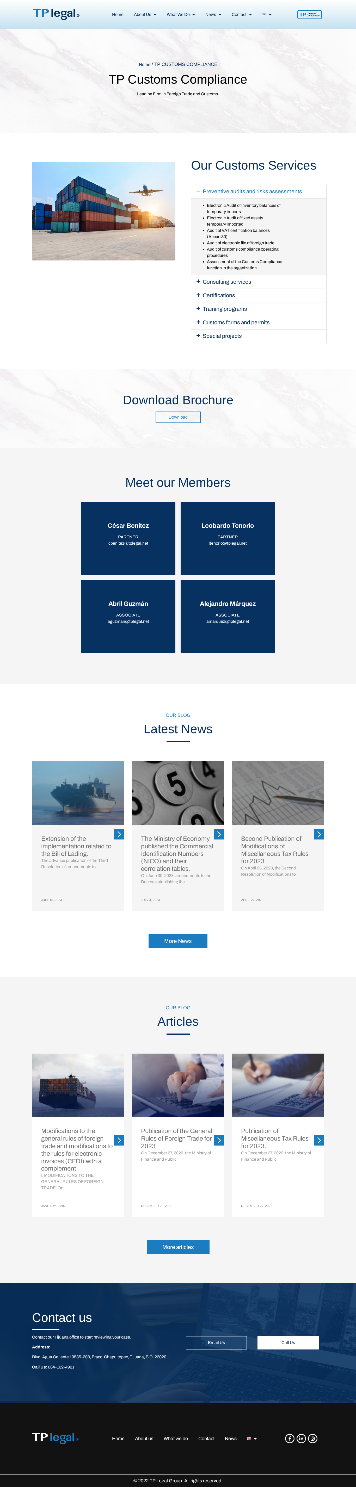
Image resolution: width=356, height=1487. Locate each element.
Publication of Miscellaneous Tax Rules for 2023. (275, 1138)
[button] (258, 191)
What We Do (178, 14)
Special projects (222, 336)
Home (118, 14)
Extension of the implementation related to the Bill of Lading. (76, 846)
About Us (142, 14)
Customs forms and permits (236, 322)
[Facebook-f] (289, 1438)
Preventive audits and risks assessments (252, 191)
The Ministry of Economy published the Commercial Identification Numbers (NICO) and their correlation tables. (177, 853)
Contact (239, 14)
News (210, 14)
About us (144, 1438)
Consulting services (227, 282)
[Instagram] (312, 1438)
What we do (176, 1438)
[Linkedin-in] (301, 1438)
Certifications (219, 295)
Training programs (225, 309)
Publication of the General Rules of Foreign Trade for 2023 (176, 1138)
